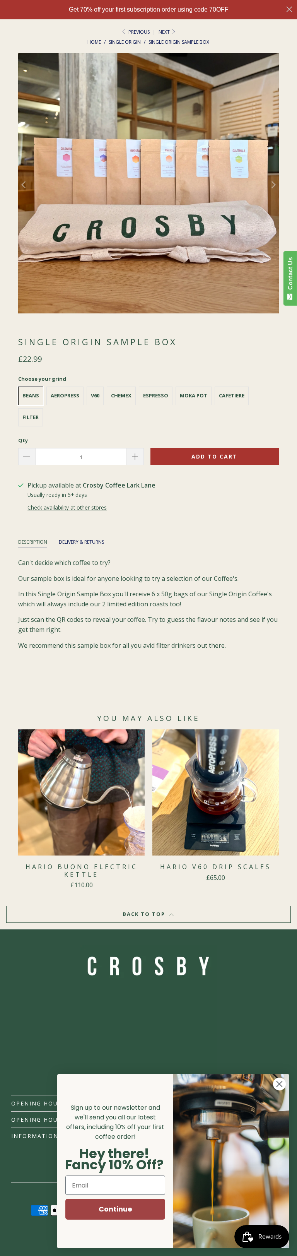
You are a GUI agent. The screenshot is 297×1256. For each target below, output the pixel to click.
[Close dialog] (289, 9)
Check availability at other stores (67, 507)
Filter (30, 417)
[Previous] (24, 185)
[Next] (273, 185)
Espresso (155, 395)
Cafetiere (231, 395)
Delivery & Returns (81, 542)
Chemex (121, 395)
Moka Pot (193, 395)
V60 (95, 395)
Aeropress (65, 395)
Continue (115, 1209)
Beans (30, 395)
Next (165, 32)
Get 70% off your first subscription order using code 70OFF (149, 9)
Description (32, 542)
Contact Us (290, 275)
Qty (23, 440)
